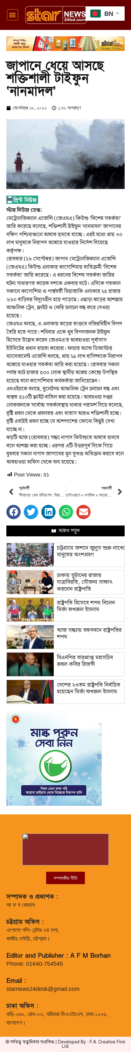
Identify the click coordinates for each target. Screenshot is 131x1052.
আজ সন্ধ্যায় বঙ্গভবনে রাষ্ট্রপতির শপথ (89, 634)
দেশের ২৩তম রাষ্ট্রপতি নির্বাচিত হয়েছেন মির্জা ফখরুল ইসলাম (88, 688)
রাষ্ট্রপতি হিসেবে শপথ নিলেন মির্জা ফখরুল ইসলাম (86, 606)
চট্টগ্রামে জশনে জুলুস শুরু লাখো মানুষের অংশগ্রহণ (90, 551)
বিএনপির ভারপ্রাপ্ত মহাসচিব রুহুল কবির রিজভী (85, 661)
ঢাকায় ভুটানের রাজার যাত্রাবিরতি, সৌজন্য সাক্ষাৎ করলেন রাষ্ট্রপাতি (85, 582)
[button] (12, 14)
